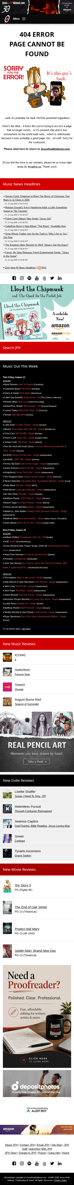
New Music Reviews (19, 643)
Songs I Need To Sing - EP (30, 796)
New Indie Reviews (18, 780)
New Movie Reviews (19, 869)
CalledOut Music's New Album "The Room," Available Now (35, 226)
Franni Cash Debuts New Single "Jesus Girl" (28, 218)
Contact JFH (27, 1145)
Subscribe (54, 1152)
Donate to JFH (27, 1152)
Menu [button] (16, 18)
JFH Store (11, 1152)
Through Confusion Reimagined (33, 811)
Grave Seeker (23, 855)
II (15, 659)
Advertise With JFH (40, 1149)
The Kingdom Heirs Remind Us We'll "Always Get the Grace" (36, 245)
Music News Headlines (21, 184)
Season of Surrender (27, 704)
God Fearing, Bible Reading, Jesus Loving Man (42, 825)
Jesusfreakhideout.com (55, 148)
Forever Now (22, 674)
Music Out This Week (20, 366)
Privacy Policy (60, 1180)
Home (65, 1152)
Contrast (20, 840)
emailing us (34, 166)
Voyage (19, 689)
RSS (43, 267)
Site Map (56, 1145)
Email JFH (43, 1145)
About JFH (11, 1145)
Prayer (42, 1152)
